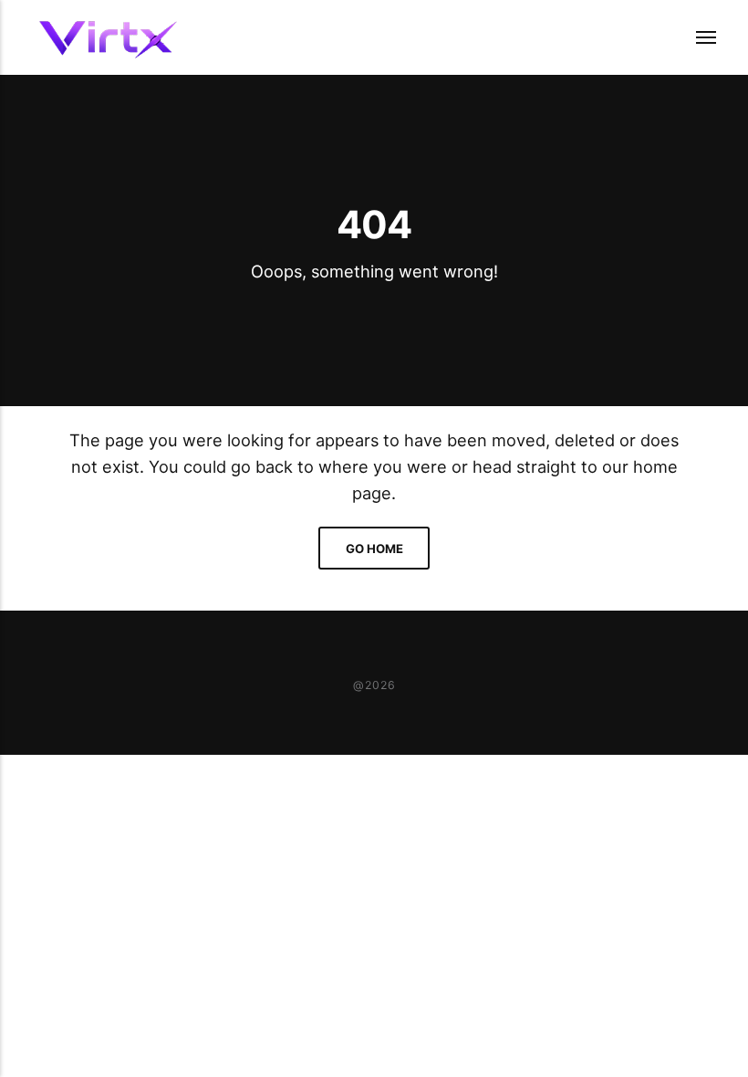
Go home (374, 548)
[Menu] (694, 37)
